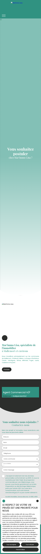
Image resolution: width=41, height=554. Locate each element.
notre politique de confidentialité (25, 540)
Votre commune (9, 459)
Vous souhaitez (7, 463)
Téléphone (7, 453)
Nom (5, 442)
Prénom (6, 437)
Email (5, 448)
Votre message (8, 470)
